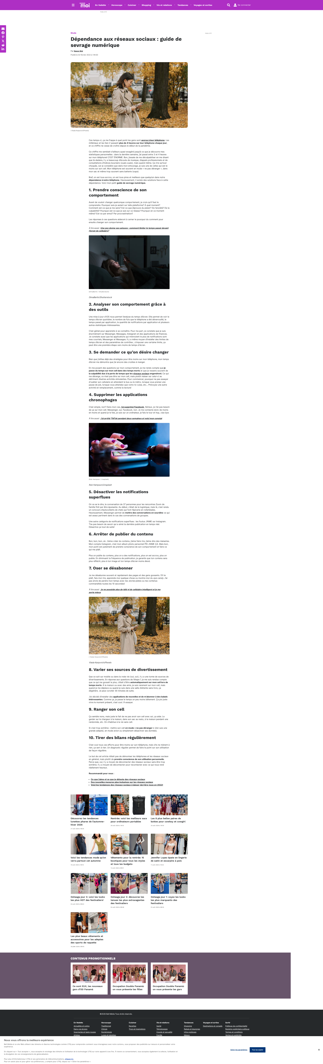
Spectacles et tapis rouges (85, 1032)
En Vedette (100, 5)
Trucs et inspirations (137, 1029)
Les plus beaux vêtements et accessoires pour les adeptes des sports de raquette (87, 939)
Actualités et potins (81, 1026)
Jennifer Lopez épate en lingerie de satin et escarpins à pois (169, 859)
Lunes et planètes (108, 1035)
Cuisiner (132, 5)
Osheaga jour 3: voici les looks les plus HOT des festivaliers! (88, 898)
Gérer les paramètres (238, 1050)
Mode (73, 33)
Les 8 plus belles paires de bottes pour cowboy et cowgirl (168, 820)
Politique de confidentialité (236, 1026)
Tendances (183, 5)
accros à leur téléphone (153, 140)
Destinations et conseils (212, 1026)
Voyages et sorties (203, 5)
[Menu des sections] (73, 5)
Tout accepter (257, 1050)
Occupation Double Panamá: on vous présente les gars (168, 988)
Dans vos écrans (80, 1029)
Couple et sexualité (164, 1032)
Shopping (146, 5)
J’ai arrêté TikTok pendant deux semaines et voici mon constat (131, 418)
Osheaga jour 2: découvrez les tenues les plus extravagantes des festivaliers (127, 900)
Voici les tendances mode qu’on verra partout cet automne (88, 859)
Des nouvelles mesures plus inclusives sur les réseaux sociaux (122, 782)
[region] (161, 1050)
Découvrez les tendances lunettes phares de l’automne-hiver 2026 (87, 821)
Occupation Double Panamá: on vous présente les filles (128, 988)
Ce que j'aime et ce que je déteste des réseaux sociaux (118, 779)
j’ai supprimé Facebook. (132, 407)
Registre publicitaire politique (237, 1029)
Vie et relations (164, 5)
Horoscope (116, 5)
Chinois (104, 1029)
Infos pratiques (190, 1032)
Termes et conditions (234, 1032)
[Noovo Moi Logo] (85, 5)
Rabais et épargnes (192, 1029)
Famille (159, 1035)
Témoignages (162, 1029)
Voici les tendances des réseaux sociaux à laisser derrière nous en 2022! (127, 785)
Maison (187, 1035)
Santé (158, 1026)
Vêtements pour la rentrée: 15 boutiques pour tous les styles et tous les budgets (128, 860)
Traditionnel (106, 1026)
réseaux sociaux (141, 373)
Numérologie (106, 1032)
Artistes (77, 1035)
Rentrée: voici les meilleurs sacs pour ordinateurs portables (129, 820)
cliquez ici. (69, 1059)
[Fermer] (319, 1050)
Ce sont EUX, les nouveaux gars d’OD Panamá (88, 988)
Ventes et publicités (233, 1035)
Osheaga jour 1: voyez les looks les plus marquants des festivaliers (168, 900)
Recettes (132, 1026)
